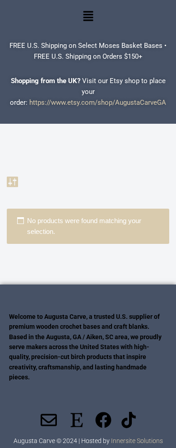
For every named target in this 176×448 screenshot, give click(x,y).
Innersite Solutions (137, 440)
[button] (88, 17)
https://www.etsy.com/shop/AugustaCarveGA (97, 102)
